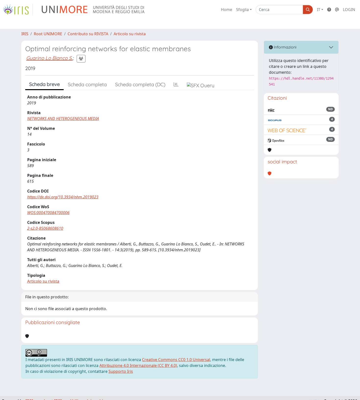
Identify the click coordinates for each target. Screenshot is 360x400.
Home (226, 9)
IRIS (24, 33)
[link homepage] (18, 9)
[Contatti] (337, 9)
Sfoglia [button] (242, 9)
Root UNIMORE (48, 33)
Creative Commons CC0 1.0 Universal (176, 359)
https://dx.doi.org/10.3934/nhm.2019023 (62, 197)
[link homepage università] (93, 9)
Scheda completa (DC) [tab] (140, 84)
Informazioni (284, 47)
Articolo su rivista (130, 33)
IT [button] (318, 9)
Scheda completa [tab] (87, 84)
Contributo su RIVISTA (88, 33)
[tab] (176, 84)
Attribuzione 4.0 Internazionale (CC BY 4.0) (138, 365)
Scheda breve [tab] (44, 84)
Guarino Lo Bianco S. (49, 58)
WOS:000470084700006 (48, 212)
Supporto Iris (120, 371)
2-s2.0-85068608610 (45, 228)
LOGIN (349, 9)
